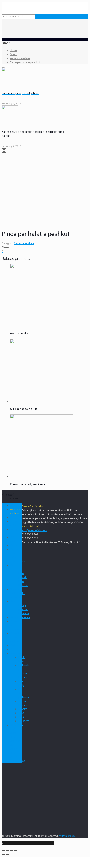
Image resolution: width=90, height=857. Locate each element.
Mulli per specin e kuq (23, 408)
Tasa (21, 713)
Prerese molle (19, 333)
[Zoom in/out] (15, 850)
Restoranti (16, 653)
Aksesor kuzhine (20, 58)
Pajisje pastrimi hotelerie (23, 609)
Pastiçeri (15, 645)
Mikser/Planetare (20, 617)
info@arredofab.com (34, 530)
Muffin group (67, 835)
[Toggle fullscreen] (11, 850)
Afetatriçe (16, 505)
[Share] (7, 850)
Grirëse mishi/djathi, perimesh (17, 593)
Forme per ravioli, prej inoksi (27, 484)
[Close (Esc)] (3, 850)
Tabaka (22, 709)
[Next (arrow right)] (7, 854)
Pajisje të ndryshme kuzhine (16, 637)
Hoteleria (15, 601)
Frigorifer (15, 545)
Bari (12, 517)
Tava (21, 717)
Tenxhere (23, 721)
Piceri (13, 649)
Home (13, 50)
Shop (13, 54)
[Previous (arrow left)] (3, 854)
